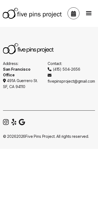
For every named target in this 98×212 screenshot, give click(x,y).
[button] (88, 13)
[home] (31, 13)
